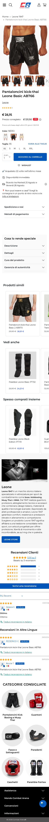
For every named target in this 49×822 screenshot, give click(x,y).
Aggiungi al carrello (30, 157)
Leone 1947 (17, 16)
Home (5, 16)
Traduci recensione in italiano (17, 622)
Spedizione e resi (13, 207)
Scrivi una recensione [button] (24, 586)
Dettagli (9, 253)
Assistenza (10, 790)
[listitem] (22, 313)
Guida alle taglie (37, 144)
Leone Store (11, 539)
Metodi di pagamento (16, 214)
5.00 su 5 (31, 557)
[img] (6, 603)
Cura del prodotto (14, 260)
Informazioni (11, 813)
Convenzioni (11, 805)
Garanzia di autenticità (17, 267)
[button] (47, 81)
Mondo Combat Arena (16, 798)
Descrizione (11, 245)
